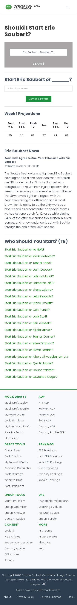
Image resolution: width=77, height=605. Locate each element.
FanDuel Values (48, 513)
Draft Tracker (12, 456)
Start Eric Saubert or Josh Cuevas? (28, 270)
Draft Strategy (13, 474)
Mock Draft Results (16, 408)
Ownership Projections (53, 501)
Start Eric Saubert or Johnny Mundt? (29, 276)
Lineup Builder (47, 519)
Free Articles (12, 536)
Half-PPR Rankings (50, 456)
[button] (68, 7)
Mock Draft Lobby (16, 403)
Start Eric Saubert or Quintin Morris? (28, 363)
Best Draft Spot (14, 486)
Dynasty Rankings (50, 474)
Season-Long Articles (18, 542)
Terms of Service (51, 597)
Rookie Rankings (49, 480)
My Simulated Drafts (17, 426)
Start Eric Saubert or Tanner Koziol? (28, 263)
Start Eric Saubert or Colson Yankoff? (29, 370)
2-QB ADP (44, 420)
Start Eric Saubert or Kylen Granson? (29, 343)
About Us (44, 542)
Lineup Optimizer (15, 507)
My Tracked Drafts (16, 462)
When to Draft (13, 480)
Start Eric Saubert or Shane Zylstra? (28, 290)
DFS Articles (11, 554)
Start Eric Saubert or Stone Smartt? (28, 303)
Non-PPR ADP (46, 414)
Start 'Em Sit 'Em (14, 501)
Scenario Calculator (17, 468)
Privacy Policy (26, 597)
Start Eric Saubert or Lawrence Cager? (31, 377)
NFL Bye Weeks (48, 536)
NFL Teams (45, 530)
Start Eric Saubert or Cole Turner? (27, 310)
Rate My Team (13, 432)
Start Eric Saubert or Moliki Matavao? (29, 256)
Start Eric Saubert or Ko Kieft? (24, 249)
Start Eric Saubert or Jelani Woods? (28, 296)
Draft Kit (9, 530)
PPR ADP (43, 403)
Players (9, 560)
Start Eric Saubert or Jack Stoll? (25, 316)
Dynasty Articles (15, 548)
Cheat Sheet (12, 450)
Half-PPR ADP (46, 408)
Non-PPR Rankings (50, 462)
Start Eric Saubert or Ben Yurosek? (27, 323)
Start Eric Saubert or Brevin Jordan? (28, 350)
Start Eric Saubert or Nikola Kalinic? (28, 330)
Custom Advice (14, 519)
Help (41, 548)
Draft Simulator (14, 420)
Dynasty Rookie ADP (51, 432)
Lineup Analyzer (14, 513)
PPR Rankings (47, 450)
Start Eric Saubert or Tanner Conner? (29, 336)
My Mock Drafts (14, 414)
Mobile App (11, 438)
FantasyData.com (50, 590)
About (7, 597)
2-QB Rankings (48, 468)
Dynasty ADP (46, 426)
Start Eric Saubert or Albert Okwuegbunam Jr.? (36, 357)
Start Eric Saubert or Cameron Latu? (29, 283)
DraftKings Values (50, 507)
